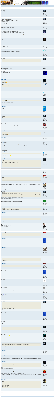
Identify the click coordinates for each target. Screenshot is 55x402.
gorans (3, 142)
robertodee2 (3, 287)
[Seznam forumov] (24, 2)
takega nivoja (26, 194)
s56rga (43, 176)
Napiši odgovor (2, 392)
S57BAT (43, 350)
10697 (45, 84)
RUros (43, 212)
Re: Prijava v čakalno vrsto (3, 79)
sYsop (43, 153)
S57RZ (43, 202)
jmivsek (3, 294)
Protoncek (3, 49)
